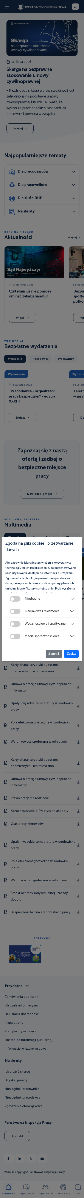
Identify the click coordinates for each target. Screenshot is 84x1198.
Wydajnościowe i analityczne (45, 624)
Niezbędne (32, 599)
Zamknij (53, 654)
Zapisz (71, 654)
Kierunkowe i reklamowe (42, 611)
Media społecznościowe (42, 636)
